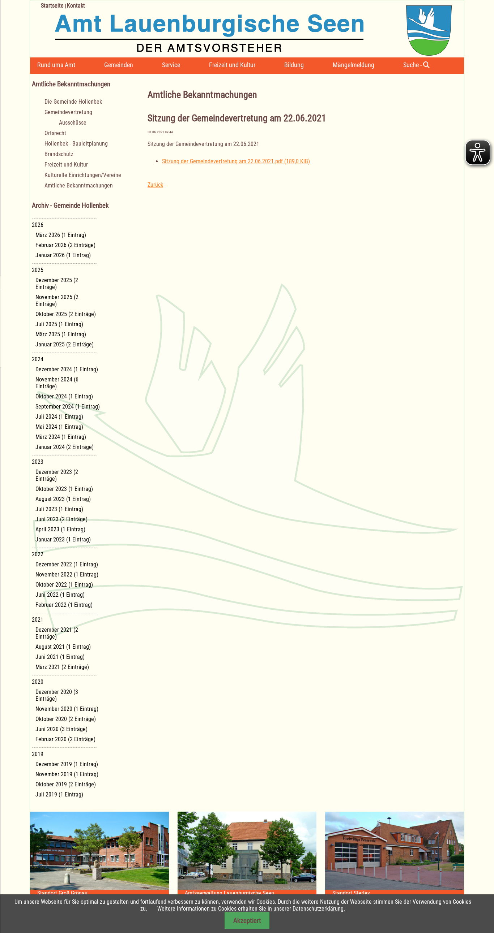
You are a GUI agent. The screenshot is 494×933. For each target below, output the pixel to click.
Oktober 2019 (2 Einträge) (65, 784)
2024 (37, 359)
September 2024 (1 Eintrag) (67, 406)
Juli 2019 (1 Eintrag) (59, 794)
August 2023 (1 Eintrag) (63, 499)
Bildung (294, 65)
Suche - (413, 65)
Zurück (155, 184)
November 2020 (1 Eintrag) (66, 708)
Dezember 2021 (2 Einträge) (56, 633)
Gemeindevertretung (68, 112)
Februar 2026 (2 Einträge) (65, 245)
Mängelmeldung (353, 65)
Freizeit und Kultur (232, 65)
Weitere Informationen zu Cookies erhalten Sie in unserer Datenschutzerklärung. (251, 908)
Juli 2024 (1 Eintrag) (59, 416)
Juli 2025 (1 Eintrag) (59, 324)
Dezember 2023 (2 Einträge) (56, 475)
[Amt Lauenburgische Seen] (241, 28)
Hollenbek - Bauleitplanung (76, 143)
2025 (37, 270)
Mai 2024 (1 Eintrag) (59, 426)
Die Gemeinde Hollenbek (73, 101)
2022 (37, 554)
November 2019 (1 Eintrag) (66, 774)
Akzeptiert (247, 920)
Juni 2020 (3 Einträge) (61, 729)
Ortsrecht (55, 133)
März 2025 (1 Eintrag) (60, 334)
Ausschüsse (72, 122)
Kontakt (76, 5)
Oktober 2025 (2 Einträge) (65, 314)
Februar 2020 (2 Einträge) (65, 739)
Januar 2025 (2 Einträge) (64, 344)
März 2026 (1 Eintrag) (60, 235)
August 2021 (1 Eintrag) (63, 646)
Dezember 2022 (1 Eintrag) (66, 564)
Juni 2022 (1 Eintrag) (60, 594)
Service (171, 65)
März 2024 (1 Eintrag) (60, 436)
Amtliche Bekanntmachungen (78, 185)
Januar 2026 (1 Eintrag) (63, 255)
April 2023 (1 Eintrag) (60, 529)
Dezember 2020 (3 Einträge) (56, 695)
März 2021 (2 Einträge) (62, 667)
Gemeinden (118, 65)
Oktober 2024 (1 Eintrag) (64, 396)
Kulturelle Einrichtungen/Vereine (82, 175)
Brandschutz (58, 154)
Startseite (52, 5)
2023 (37, 461)
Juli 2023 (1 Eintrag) (59, 509)
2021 (37, 619)
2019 (37, 754)
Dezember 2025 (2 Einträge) (56, 283)
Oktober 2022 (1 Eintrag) (64, 584)
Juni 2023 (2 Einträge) (61, 519)
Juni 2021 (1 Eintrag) (60, 656)
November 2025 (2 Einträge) (56, 300)
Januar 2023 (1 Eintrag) (63, 539)
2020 (37, 681)
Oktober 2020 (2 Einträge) (65, 719)
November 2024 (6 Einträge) (56, 383)
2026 (37, 224)
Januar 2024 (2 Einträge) (64, 447)
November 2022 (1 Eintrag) (66, 574)
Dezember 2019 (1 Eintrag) (66, 764)
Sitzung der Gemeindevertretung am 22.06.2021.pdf (236, 161)
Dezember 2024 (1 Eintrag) (66, 369)
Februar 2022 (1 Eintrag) (64, 604)
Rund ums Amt (56, 65)
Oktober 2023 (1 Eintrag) (64, 488)
